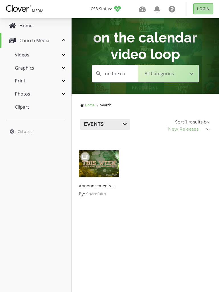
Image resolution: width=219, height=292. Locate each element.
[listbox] (190, 129)
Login (203, 8)
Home (90, 105)
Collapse (25, 131)
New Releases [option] (183, 129)
